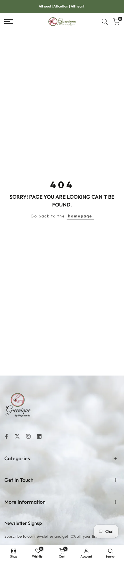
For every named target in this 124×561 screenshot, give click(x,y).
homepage (80, 216)
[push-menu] (8, 21)
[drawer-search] (105, 21)
